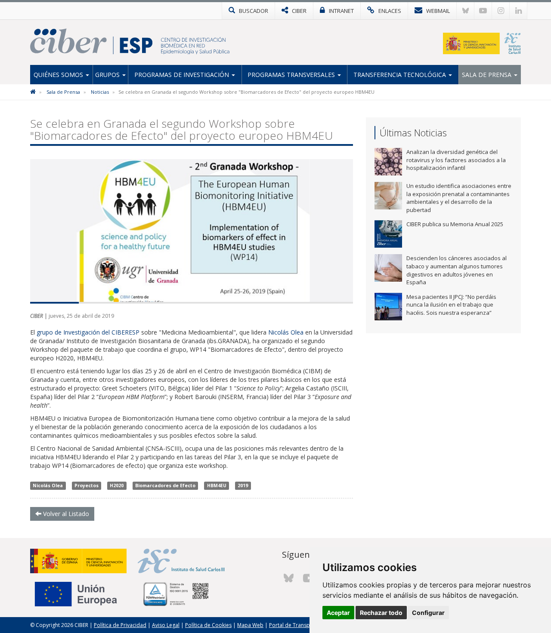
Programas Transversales (292, 75)
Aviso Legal (166, 625)
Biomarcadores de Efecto (165, 485)
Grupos (108, 75)
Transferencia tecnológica (400, 75)
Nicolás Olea (285, 332)
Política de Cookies (208, 625)
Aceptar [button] (338, 612)
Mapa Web (250, 625)
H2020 (117, 485)
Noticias (100, 92)
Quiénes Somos (59, 75)
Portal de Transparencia (298, 625)
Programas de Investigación (182, 75)
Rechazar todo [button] (381, 612)
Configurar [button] (428, 612)
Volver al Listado (65, 514)
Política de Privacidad (120, 625)
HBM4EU (216, 485)
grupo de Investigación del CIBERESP (88, 332)
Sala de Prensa (487, 75)
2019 (243, 485)
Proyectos (86, 485)
